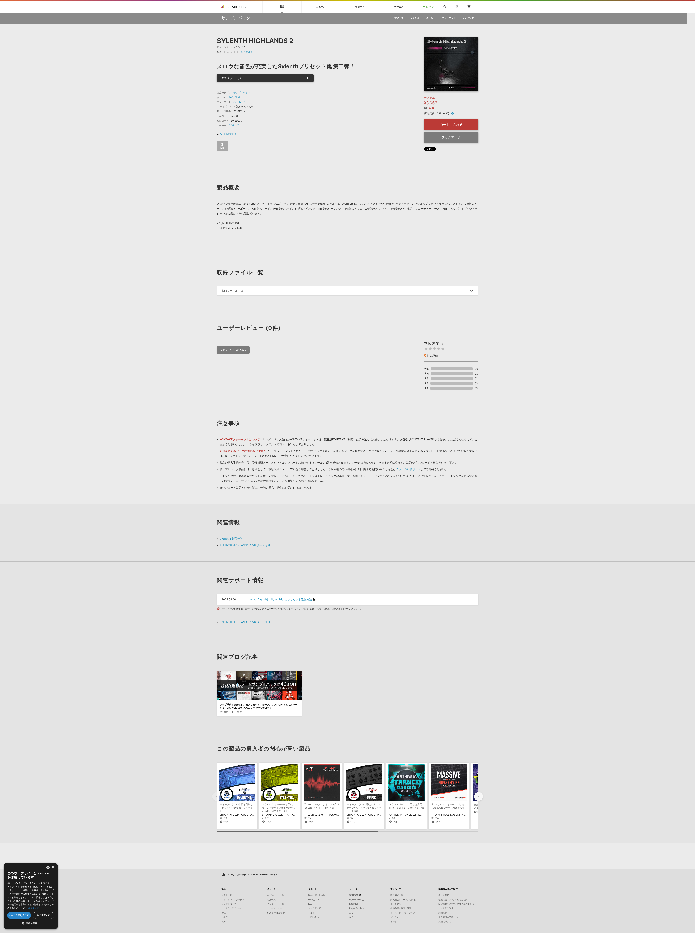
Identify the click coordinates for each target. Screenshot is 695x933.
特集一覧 (271, 899)
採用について (444, 922)
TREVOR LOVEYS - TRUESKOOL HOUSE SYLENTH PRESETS (338, 814)
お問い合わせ (314, 917)
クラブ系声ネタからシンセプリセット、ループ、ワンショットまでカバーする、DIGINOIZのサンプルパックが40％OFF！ (258, 706)
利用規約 (442, 913)
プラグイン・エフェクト (232, 899)
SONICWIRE (235, 7)
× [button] (53, 867)
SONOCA (353, 895)
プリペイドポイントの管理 (402, 913)
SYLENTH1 (239, 102)
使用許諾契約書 (227, 133)
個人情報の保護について (449, 917)
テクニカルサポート (408, 469)
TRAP (238, 97)
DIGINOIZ (234, 125)
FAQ (310, 904)
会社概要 (442, 895)
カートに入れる (451, 124)
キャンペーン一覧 (275, 895)
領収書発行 (395, 904)
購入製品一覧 (396, 895)
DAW (223, 913)
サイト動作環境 (445, 908)
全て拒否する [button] (43, 915)
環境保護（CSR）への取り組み (453, 899)
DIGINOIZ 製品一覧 (231, 538)
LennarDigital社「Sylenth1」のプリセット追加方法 (280, 599)
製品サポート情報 (316, 895)
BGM (223, 922)
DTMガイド (313, 899)
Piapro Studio (355, 908)
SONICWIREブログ (276, 913)
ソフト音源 (226, 895)
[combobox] (48, 867)
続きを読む (33, 908)
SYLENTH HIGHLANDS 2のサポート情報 (245, 545)
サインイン (428, 6)
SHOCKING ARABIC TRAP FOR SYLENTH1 (285, 814)
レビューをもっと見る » (233, 349)
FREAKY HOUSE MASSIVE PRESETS (451, 814)
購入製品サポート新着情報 (402, 899)
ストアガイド (314, 908)
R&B (231, 97)
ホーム (223, 874)
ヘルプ (311, 913)
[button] (478, 796)
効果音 (224, 917)
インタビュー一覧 (275, 904)
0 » (248, 52)
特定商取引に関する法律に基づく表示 (456, 904)
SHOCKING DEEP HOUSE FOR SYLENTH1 (243, 814)
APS (351, 913)
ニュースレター (274, 908)
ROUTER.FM (355, 899)
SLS (351, 917)
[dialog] (31, 896)
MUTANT (353, 904)
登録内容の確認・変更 (400, 908)
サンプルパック (241, 92)
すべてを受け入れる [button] (19, 915)
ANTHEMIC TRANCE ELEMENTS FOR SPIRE (413, 814)
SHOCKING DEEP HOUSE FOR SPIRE (367, 814)
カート (393, 922)
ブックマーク (451, 137)
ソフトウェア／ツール (231, 908)
